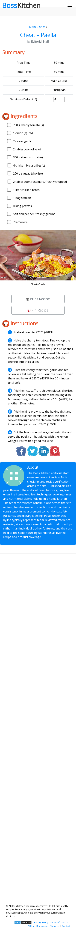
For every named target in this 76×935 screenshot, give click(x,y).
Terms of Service (59, 922)
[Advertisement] (38, 721)
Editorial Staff (52, 467)
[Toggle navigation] (69, 6)
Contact (66, 926)
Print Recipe (39, 298)
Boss (21, 5)
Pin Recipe (39, 310)
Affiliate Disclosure (38, 926)
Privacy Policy (41, 922)
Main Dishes (37, 27)
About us (55, 926)
